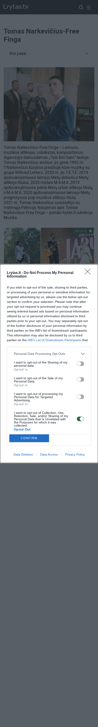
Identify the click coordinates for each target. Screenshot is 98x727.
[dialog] (49, 363)
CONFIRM (29, 438)
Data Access (49, 454)
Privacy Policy (75, 454)
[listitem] (49, 353)
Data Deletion (23, 454)
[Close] (89, 273)
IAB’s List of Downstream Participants (54, 340)
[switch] (80, 363)
